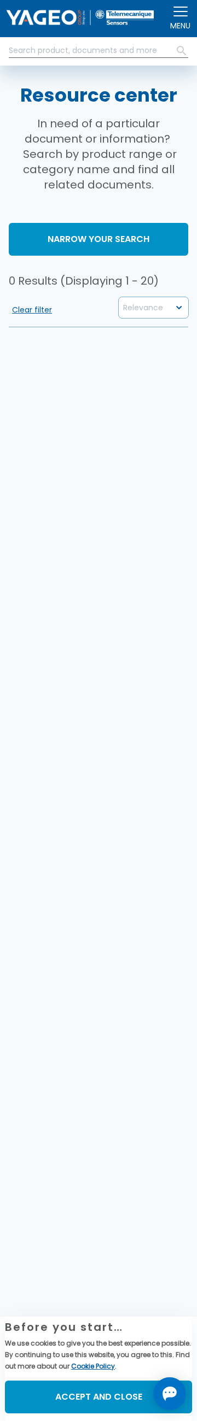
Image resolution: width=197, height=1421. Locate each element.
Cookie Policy (93, 1366)
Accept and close (98, 1396)
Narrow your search (98, 239)
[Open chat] (169, 1393)
